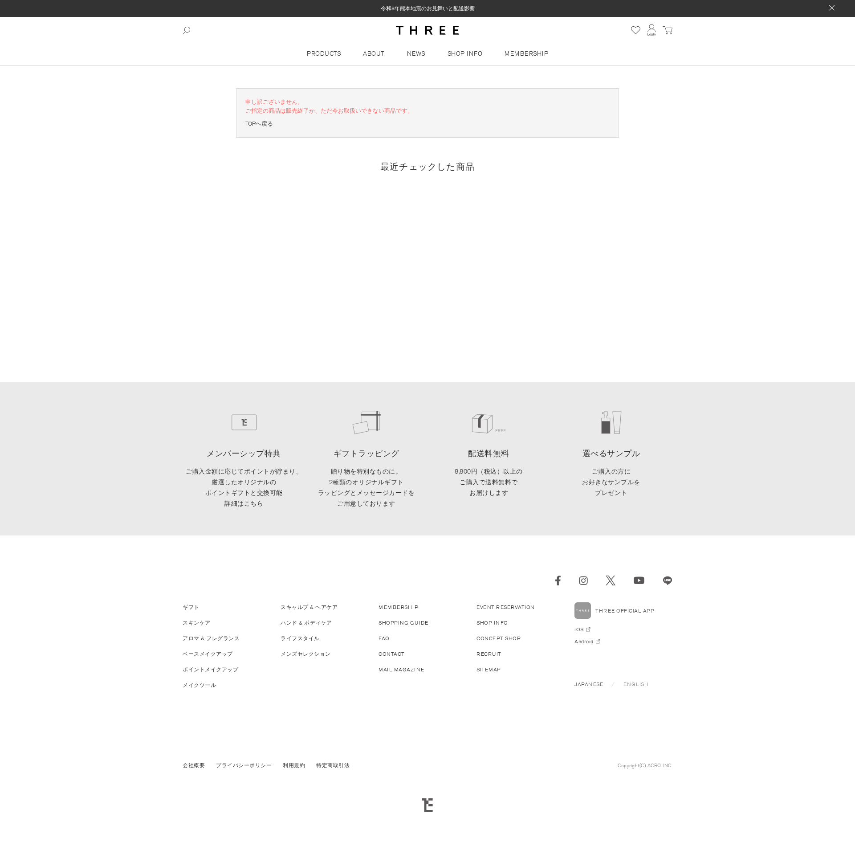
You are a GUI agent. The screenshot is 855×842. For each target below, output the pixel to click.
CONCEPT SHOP (498, 638)
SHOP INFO (465, 53)
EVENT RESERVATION (505, 607)
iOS (579, 629)
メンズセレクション (306, 653)
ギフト (191, 607)
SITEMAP (488, 669)
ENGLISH (636, 684)
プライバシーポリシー (244, 765)
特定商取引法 (333, 765)
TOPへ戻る (259, 123)
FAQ (384, 638)
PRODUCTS (324, 53)
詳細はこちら (243, 503)
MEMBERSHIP (526, 53)
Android (584, 641)
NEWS (416, 53)
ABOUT (374, 53)
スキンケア (197, 622)
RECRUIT (488, 653)
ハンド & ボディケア (306, 622)
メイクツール (199, 685)
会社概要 (194, 765)
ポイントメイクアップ (210, 669)
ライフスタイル (300, 638)
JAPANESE (588, 684)
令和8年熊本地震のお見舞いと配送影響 (428, 8)
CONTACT (392, 653)
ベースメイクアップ (208, 653)
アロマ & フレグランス (211, 638)
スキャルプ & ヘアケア (309, 607)
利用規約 (294, 765)
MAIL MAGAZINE (401, 669)
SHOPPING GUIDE (403, 622)
